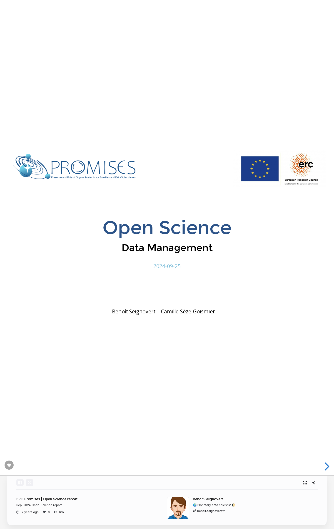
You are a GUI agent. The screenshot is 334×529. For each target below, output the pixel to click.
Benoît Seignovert (208, 499)
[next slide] (327, 466)
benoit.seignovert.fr (211, 511)
